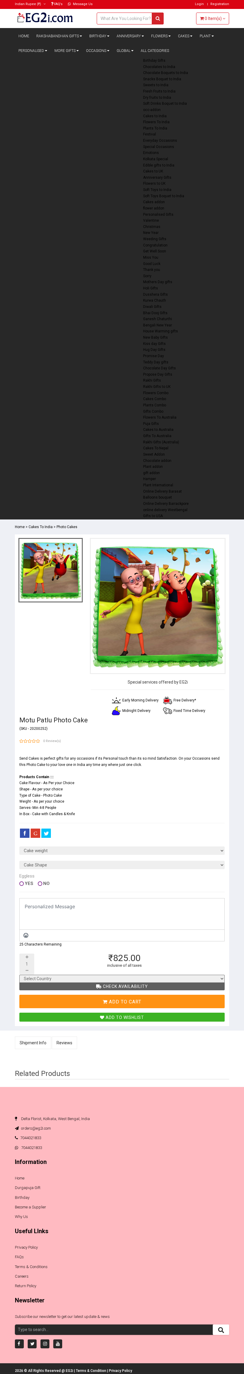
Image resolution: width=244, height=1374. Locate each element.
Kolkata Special (155, 159)
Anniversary (129, 36)
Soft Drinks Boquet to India (165, 103)
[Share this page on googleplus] (35, 833)
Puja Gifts (151, 424)
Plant (206, 36)
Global (124, 51)
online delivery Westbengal (165, 510)
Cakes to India (155, 116)
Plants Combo (154, 405)
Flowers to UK (154, 183)
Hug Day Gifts (154, 350)
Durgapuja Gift (27, 1187)
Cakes (184, 36)
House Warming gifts (160, 331)
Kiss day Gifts (154, 344)
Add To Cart (124, 1002)
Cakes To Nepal (155, 448)
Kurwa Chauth (154, 300)
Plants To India (155, 128)
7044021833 (30, 1138)
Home (23, 36)
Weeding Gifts (154, 239)
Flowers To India (156, 122)
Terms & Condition (91, 1371)
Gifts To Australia (157, 436)
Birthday (98, 36)
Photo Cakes (67, 527)
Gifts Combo (153, 411)
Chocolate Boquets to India (165, 73)
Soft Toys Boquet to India (163, 196)
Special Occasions (158, 147)
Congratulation (155, 245)
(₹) (28, 4)
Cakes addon (154, 202)
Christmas (151, 227)
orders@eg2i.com (35, 1128)
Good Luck (151, 264)
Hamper (149, 479)
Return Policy (25, 1286)
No (46, 883)
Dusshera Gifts (155, 294)
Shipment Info (33, 1042)
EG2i (70, 1371)
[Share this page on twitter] (46, 833)
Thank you (151, 270)
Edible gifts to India (158, 165)
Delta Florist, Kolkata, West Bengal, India (55, 1119)
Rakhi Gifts (152, 380)
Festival (149, 134)
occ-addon (152, 110)
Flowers (159, 36)
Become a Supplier (30, 1207)
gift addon (151, 473)
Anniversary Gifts (157, 177)
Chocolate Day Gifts (159, 368)
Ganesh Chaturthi (157, 319)
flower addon (153, 208)
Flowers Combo (155, 393)
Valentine (151, 220)
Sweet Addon (154, 454)
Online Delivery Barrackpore (166, 504)
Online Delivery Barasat (162, 491)
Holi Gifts (150, 288)
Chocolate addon (157, 461)
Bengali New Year (157, 325)
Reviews (64, 1042)
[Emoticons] (26, 935)
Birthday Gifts (154, 60)
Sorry (147, 276)
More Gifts (65, 51)
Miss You (150, 257)
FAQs (19, 1257)
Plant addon (153, 467)
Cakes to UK (153, 171)
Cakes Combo (154, 399)
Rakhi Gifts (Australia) (161, 442)
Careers (22, 1276)
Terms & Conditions (31, 1266)
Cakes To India (41, 527)
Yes (29, 883)
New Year (151, 233)
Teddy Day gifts (155, 362)
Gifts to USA (153, 516)
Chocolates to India (159, 67)
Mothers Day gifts (157, 282)
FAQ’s (57, 4)
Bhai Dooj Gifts (155, 313)
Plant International (158, 485)
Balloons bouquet (157, 497)
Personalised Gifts (158, 214)
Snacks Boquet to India (162, 79)
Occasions (96, 51)
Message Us (82, 4)
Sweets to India (155, 85)
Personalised (31, 51)
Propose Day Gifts (157, 374)
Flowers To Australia (159, 417)
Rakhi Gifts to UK (157, 387)
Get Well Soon (154, 251)
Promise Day (153, 356)
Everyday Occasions (160, 140)
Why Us (21, 1216)
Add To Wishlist (124, 1017)
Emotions (151, 153)
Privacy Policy (26, 1247)
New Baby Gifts (155, 337)
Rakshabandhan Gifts (58, 36)
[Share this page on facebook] (24, 833)
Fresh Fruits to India (159, 91)
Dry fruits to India (157, 97)
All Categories (155, 51)
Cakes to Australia (158, 430)
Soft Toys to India (157, 190)
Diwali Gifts (152, 307)
